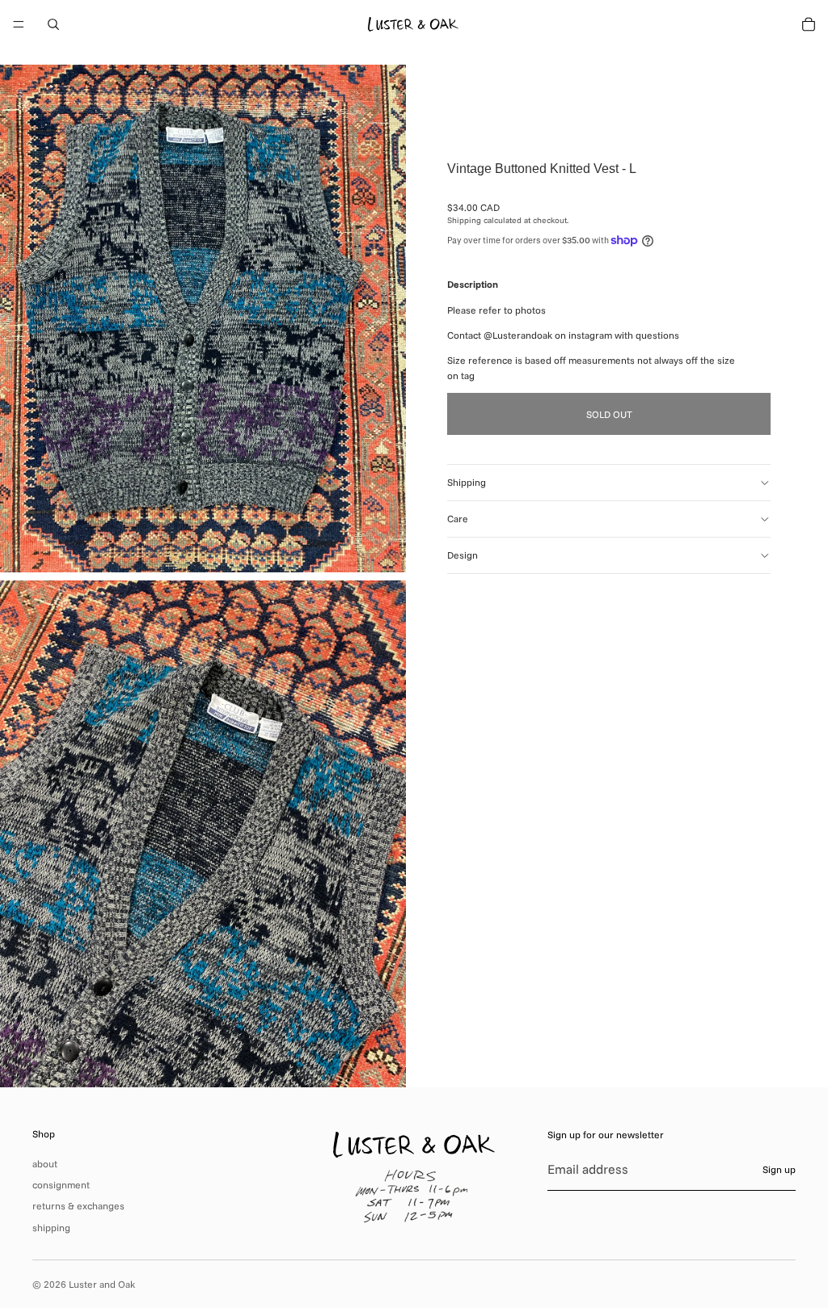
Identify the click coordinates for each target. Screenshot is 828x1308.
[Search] (53, 24)
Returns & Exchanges (78, 1206)
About (44, 1164)
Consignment (61, 1185)
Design (462, 555)
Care (457, 519)
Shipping (466, 482)
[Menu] (18, 24)
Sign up (779, 1169)
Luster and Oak (102, 1284)
